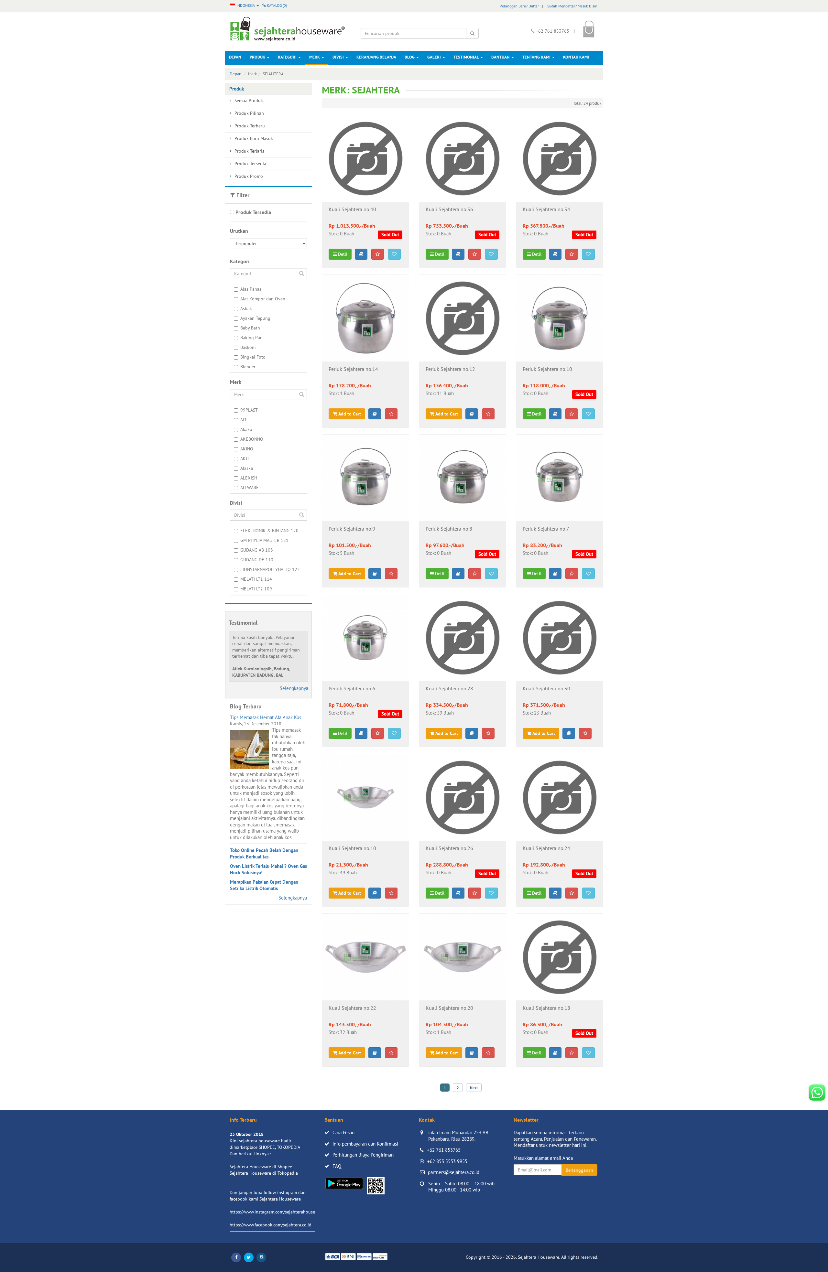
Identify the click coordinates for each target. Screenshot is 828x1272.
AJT (243, 420)
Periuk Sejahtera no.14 (353, 369)
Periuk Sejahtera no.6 (352, 689)
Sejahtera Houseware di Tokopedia (264, 1173)
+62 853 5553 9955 (447, 1161)
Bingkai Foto (253, 357)
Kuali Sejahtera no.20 (449, 1008)
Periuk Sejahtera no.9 (352, 529)
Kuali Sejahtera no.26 (449, 848)
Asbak (246, 308)
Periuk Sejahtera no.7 (546, 529)
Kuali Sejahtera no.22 (352, 1008)
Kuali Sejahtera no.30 (546, 689)
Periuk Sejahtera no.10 (547, 369)
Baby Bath (250, 328)
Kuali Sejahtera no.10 (352, 848)
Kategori (288, 57)
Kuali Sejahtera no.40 (352, 209)
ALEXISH (248, 478)
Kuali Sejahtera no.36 (449, 209)
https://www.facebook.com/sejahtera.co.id (270, 1225)
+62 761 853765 (444, 1150)
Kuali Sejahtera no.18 (546, 1008)
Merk (315, 57)
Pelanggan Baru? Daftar (519, 6)
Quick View (365, 191)
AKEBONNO (251, 439)
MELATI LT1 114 (256, 579)
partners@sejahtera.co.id (453, 1172)
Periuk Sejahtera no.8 (449, 529)
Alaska (246, 468)
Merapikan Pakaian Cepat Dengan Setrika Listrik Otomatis (264, 885)
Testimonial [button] (466, 57)
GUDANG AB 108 (256, 550)
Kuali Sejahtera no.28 (449, 689)
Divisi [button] (338, 57)
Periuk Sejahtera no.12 (450, 369)
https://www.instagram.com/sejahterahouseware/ (278, 1212)
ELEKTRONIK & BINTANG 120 (269, 531)
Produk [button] (258, 57)
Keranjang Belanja (376, 57)
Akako (246, 429)
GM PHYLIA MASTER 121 (264, 540)
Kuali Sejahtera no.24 (546, 848)
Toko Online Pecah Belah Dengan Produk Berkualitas (264, 853)
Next (474, 1087)
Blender (248, 367)
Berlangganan (579, 1170)
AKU (244, 458)
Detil (342, 254)
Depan (235, 57)
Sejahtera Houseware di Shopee (261, 1167)
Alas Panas (250, 289)
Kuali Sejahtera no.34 (546, 209)
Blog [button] (410, 57)
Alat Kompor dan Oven (262, 299)
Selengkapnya (294, 688)
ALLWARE (249, 487)
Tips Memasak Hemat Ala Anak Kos (265, 717)
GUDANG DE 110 (256, 560)
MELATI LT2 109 (256, 589)
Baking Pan (251, 337)
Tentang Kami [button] (536, 57)
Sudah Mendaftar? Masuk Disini (572, 6)
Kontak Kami (576, 57)
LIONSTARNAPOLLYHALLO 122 (270, 569)
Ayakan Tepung (255, 318)
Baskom (248, 347)
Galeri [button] (434, 57)
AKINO (246, 449)
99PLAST (249, 410)
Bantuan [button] (501, 57)
